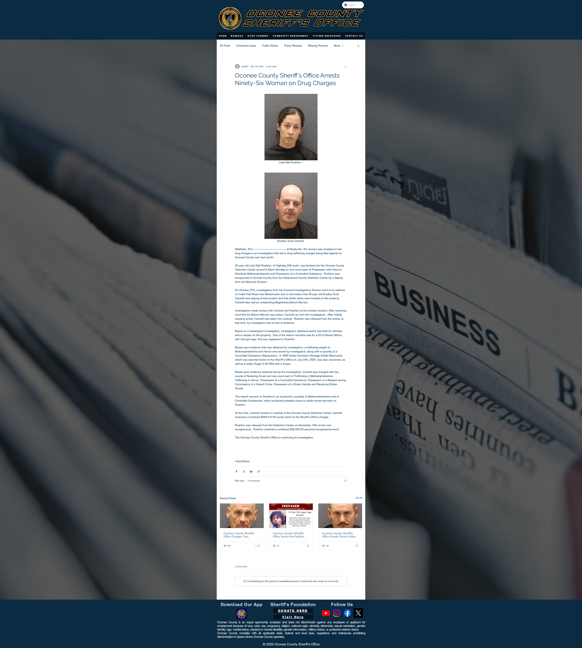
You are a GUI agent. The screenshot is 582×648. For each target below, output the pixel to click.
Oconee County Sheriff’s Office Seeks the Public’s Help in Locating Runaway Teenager (290, 535)
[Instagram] (336, 613)
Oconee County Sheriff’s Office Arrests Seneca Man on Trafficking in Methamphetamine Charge (339, 535)
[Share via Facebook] (236, 471)
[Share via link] (258, 471)
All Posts (225, 45)
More (337, 45)
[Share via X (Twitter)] (243, 471)
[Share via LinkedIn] (251, 471)
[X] (358, 613)
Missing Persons (318, 45)
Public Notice (270, 45)
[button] (237, 36)
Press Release (293, 45)
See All (359, 498)
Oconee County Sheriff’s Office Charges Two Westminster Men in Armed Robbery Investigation (241, 535)
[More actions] (345, 66)
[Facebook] (347, 613)
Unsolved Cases (246, 45)
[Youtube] (326, 613)
